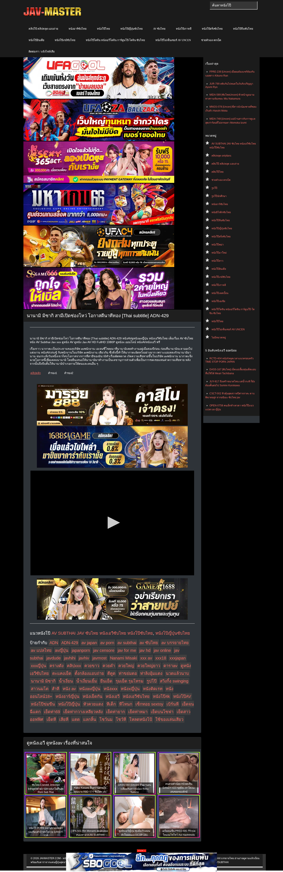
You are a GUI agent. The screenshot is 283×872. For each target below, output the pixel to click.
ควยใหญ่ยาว (148, 665)
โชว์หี (121, 719)
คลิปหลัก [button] (35, 373)
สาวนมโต (39, 688)
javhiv (84, 658)
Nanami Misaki (123, 658)
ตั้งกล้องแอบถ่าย (89, 673)
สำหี (55, 688)
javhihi (69, 658)
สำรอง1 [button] (52, 373)
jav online (162, 650)
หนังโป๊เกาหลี (183, 28)
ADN (54, 642)
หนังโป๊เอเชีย (218, 301)
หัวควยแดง (93, 704)
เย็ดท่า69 (52, 711)
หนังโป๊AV (182, 696)
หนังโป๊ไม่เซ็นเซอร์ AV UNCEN (173, 40)
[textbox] (234, 5)
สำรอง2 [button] (68, 373)
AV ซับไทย (159, 28)
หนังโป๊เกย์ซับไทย (65, 40)
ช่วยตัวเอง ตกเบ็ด (211, 40)
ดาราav (170, 665)
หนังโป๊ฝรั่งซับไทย (212, 28)
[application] (112, 523)
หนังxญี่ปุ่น (130, 688)
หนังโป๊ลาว (217, 260)
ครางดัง (57, 665)
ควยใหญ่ (126, 665)
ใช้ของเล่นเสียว (169, 719)
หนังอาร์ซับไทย (78, 28)
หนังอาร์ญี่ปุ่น (67, 696)
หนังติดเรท (152, 688)
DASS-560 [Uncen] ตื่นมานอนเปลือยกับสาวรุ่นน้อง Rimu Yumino (134, 788)
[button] (112, 523)
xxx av (146, 658)
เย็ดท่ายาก (115, 711)
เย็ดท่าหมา (138, 711)
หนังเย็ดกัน (92, 696)
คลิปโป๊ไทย (218, 171)
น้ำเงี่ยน (66, 681)
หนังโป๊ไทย (103, 28)
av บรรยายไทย (175, 642)
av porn (107, 642)
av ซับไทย (149, 642)
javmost (99, 658)
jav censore (103, 650)
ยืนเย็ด (106, 681)
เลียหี (63, 719)
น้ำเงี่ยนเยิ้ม (86, 681)
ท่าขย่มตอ (128, 673)
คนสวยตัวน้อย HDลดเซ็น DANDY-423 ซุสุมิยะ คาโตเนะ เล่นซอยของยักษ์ (179, 787)
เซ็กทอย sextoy (149, 704)
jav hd (144, 650)
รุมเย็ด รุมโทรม (129, 681)
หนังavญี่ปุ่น (89, 688)
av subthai (126, 642)
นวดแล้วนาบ (177, 673)
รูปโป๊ (214, 188)
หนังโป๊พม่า (218, 244)
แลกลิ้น (89, 719)
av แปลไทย (41, 650)
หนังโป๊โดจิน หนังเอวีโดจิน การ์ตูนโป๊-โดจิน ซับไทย (115, 40)
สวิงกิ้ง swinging (174, 681)
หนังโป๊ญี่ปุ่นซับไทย (131, 28)
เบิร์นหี (173, 704)
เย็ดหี (51, 719)
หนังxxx (110, 688)
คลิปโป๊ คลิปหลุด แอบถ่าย (43, 28)
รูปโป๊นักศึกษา (219, 196)
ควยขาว (91, 665)
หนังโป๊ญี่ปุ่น (69, 704)
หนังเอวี (113, 696)
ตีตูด (111, 673)
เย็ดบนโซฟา (162, 711)
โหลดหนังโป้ (140, 719)
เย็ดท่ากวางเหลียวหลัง (83, 711)
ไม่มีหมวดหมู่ (219, 337)
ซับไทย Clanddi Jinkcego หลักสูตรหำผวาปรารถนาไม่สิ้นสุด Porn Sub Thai (46, 788)
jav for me (127, 650)
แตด (76, 719)
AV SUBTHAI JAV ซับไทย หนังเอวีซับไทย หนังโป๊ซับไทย (102, 633)
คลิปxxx (74, 665)
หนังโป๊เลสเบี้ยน (220, 293)
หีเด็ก (111, 704)
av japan (89, 642)
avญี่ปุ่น (61, 650)
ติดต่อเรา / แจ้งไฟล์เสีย (42, 51)
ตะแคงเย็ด (61, 673)
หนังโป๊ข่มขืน (43, 704)
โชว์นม (105, 719)
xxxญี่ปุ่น (38, 665)
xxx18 (160, 658)
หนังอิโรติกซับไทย (221, 212)
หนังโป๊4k (161, 696)
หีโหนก (125, 704)
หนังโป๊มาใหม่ (219, 252)
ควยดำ (109, 665)
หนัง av (69, 688)
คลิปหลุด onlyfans (221, 155)
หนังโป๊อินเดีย (36, 40)
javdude (53, 658)
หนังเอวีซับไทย (136, 696)
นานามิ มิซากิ (43, 681)
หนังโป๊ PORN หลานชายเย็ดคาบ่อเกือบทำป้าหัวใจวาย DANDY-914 (45, 832)
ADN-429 (69, 642)
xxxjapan (177, 658)
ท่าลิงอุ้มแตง (151, 673)
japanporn (81, 650)
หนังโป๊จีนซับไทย (243, 28)
